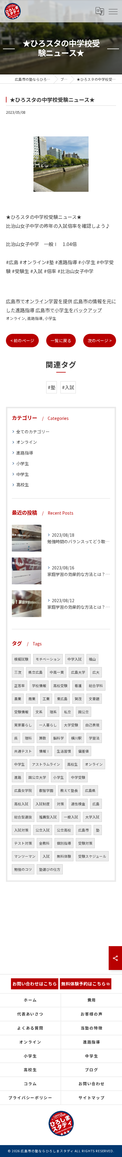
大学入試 (92, 817)
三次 (17, 672)
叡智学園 (46, 790)
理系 (53, 711)
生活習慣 (64, 751)
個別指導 (64, 843)
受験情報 (21, 711)
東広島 (62, 698)
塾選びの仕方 (49, 869)
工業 (46, 698)
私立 (67, 711)
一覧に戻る (61, 340)
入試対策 (21, 830)
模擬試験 (21, 659)
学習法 (94, 738)
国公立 (83, 711)
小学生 (50, 318)
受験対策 (85, 843)
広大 (95, 672)
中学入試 (75, 659)
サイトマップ (91, 1097)
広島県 (90, 790)
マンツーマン (25, 856)
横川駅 (76, 738)
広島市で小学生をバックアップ (69, 310)
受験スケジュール (92, 856)
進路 (17, 777)
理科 (28, 738)
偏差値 (83, 751)
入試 (46, 856)
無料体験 (64, 856)
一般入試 (71, 817)
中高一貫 (57, 672)
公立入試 (43, 830)
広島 (95, 803)
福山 (92, 659)
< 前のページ (22, 340)
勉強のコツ (23, 869)
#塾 (51, 387)
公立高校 (64, 830)
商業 (32, 698)
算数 (42, 738)
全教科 (44, 843)
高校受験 (60, 685)
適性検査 (78, 803)
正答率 (19, 685)
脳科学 (58, 738)
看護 (78, 685)
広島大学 (78, 672)
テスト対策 (23, 843)
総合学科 (96, 685)
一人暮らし (48, 724)
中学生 (22, 474)
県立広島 (35, 672)
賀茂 (78, 698)
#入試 (68, 387)
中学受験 (78, 777)
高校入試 (21, 803)
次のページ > (100, 340)
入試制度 (43, 803)
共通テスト (23, 751)
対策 (60, 803)
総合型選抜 (23, 817)
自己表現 (92, 724)
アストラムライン (46, 764)
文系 (39, 711)
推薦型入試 (48, 817)
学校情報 (39, 685)
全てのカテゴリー (32, 432)
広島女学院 (23, 790)
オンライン (15, 318)
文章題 (94, 698)
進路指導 (35, 318)
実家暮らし (23, 724)
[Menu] (113, 11)
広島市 (83, 830)
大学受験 (71, 724)
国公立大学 (37, 777)
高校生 (22, 485)
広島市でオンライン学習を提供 (39, 301)
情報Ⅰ (44, 751)
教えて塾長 (69, 790)
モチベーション (48, 659)
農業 (17, 698)
